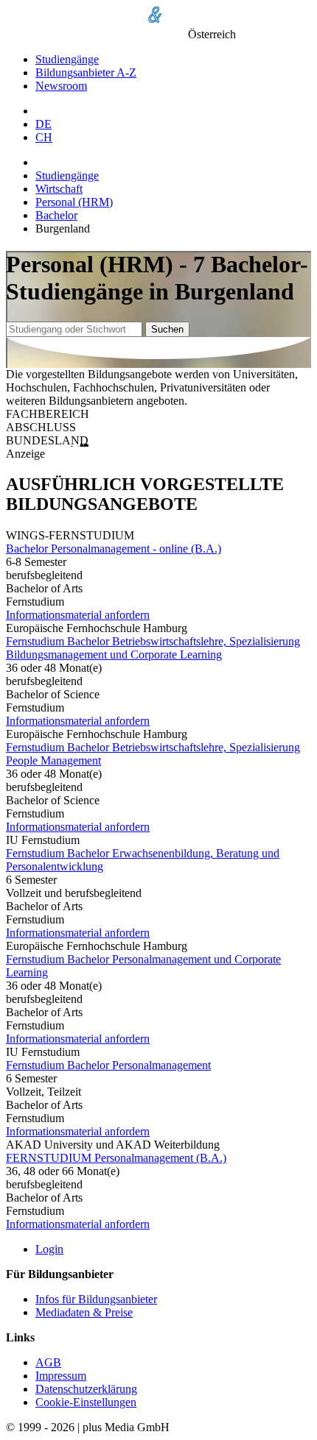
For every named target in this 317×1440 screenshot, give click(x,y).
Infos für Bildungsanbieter (96, 1299)
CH (43, 137)
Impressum (60, 1375)
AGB (48, 1362)
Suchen (167, 329)
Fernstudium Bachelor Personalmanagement (108, 1065)
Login (49, 1249)
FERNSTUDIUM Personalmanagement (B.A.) (116, 1158)
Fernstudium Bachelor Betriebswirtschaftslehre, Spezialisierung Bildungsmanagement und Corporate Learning (153, 648)
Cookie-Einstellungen (85, 1402)
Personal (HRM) (74, 202)
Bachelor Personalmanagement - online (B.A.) (113, 548)
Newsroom (61, 85)
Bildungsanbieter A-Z (85, 72)
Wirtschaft (59, 188)
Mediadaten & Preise (84, 1312)
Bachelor (56, 215)
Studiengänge (67, 59)
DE (43, 124)
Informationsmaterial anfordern (78, 615)
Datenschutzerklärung (86, 1389)
